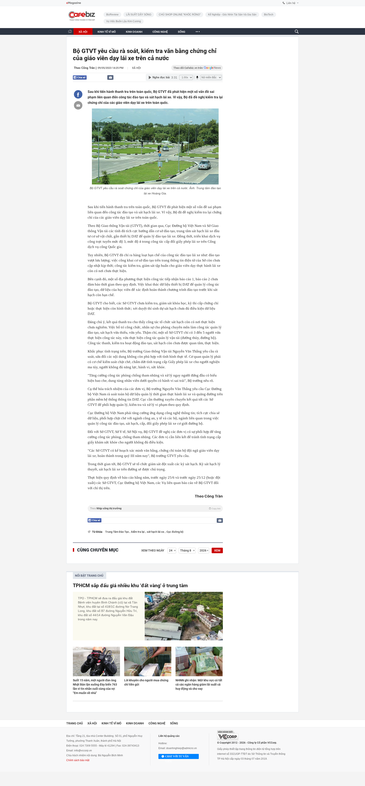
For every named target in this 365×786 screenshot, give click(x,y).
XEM (217, 550)
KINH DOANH (134, 31)
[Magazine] (73, 3)
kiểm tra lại (138, 531)
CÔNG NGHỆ (160, 31)
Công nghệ (156, 723)
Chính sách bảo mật (77, 760)
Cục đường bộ (174, 531)
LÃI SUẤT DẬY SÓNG (138, 14)
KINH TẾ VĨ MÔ (107, 31)
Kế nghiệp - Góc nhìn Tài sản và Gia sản (232, 14)
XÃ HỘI (83, 31)
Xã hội (136, 67)
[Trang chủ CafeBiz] (70, 31)
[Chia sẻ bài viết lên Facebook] (78, 94)
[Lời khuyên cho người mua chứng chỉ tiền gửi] (147, 661)
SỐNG (181, 31)
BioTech (268, 14)
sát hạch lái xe (156, 531)
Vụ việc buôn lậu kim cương (123, 21)
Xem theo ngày (152, 550)
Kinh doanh (135, 723)
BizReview (112, 14)
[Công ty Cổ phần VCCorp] (227, 735)
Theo (155, 508)
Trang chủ (74, 723)
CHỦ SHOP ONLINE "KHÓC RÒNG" (179, 14)
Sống (174, 723)
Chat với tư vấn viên (177, 757)
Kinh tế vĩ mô (111, 723)
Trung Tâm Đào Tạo (117, 531)
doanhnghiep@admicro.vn (181, 748)
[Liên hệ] (110, 77)
